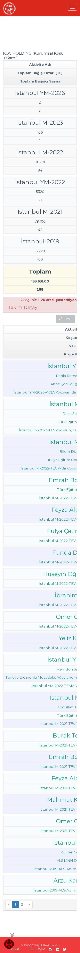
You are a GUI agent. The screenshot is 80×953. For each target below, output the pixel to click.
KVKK (14, 949)
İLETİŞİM (38, 949)
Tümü (67, 319)
